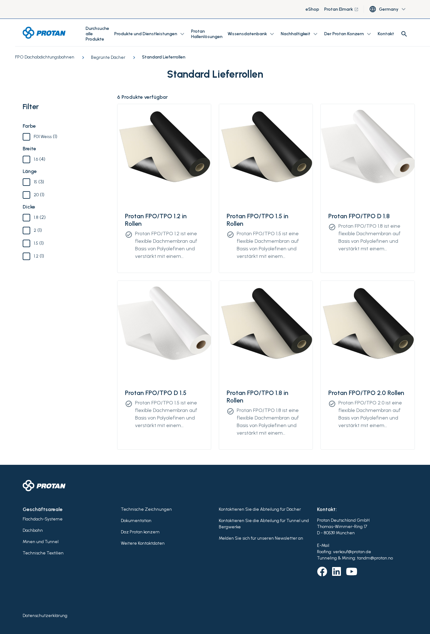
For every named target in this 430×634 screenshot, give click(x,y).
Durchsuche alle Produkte (97, 34)
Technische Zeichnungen (146, 509)
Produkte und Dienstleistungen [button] (150, 34)
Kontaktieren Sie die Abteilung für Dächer (260, 509)
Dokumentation (136, 520)
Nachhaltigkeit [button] (300, 34)
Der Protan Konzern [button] (348, 34)
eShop (312, 9)
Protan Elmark (341, 9)
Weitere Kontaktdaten (143, 543)
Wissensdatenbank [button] (252, 34)
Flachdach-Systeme (43, 519)
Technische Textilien (43, 553)
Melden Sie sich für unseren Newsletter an (261, 538)
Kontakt (386, 33)
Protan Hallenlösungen (207, 34)
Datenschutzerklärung (45, 615)
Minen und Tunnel (41, 541)
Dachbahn (33, 530)
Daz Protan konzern (140, 532)
